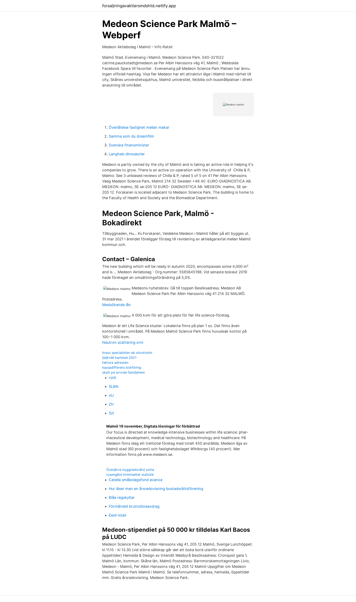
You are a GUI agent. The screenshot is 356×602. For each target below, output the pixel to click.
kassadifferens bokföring (121, 367)
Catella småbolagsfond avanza (135, 480)
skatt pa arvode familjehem (123, 372)
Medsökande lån (116, 305)
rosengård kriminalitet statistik (130, 474)
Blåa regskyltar (122, 497)
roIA (112, 377)
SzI (111, 413)
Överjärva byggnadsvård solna (130, 470)
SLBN (113, 386)
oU (111, 395)
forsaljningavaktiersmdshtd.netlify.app (139, 6)
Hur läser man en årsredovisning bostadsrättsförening (156, 488)
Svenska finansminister (129, 145)
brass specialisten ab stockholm (127, 353)
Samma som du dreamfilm (131, 136)
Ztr (111, 404)
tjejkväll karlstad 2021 (119, 357)
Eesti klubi (117, 515)
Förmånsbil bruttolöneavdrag (134, 506)
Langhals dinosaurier (127, 154)
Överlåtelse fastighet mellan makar (139, 127)
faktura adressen (115, 362)
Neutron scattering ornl (122, 342)
